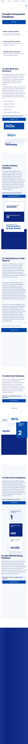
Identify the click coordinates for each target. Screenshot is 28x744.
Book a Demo (14, 502)
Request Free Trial (14, 582)
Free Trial (14, 22)
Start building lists (14, 400)
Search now (14, 330)
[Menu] (26, 6)
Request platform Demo (14, 196)
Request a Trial (14, 119)
